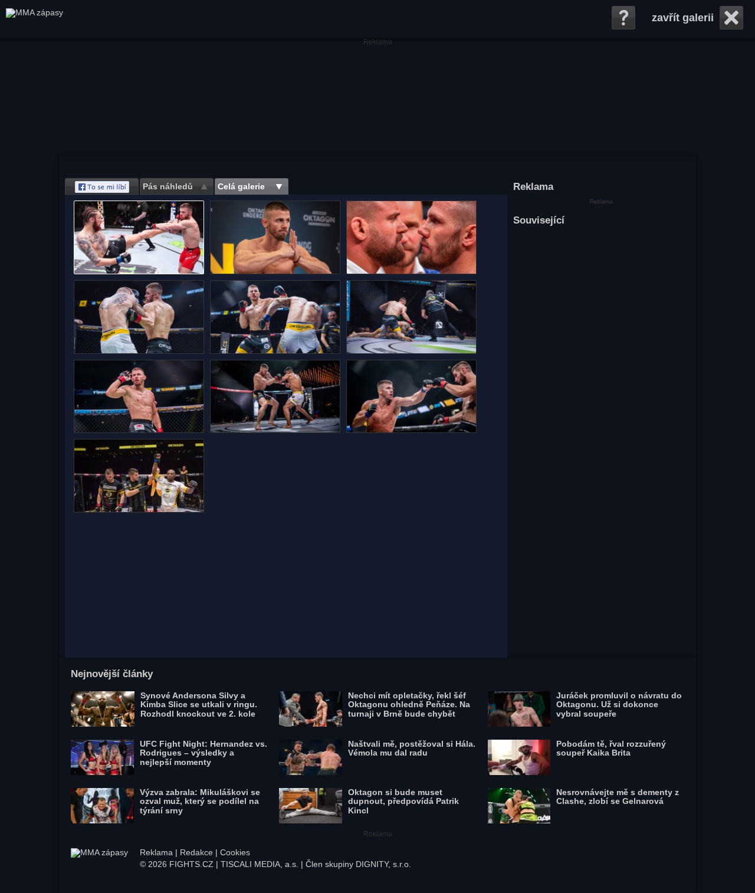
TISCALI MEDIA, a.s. (259, 864)
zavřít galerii (683, 18)
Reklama (156, 852)
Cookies (235, 852)
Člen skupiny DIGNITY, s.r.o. (358, 864)
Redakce (196, 852)
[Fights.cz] (34, 18)
